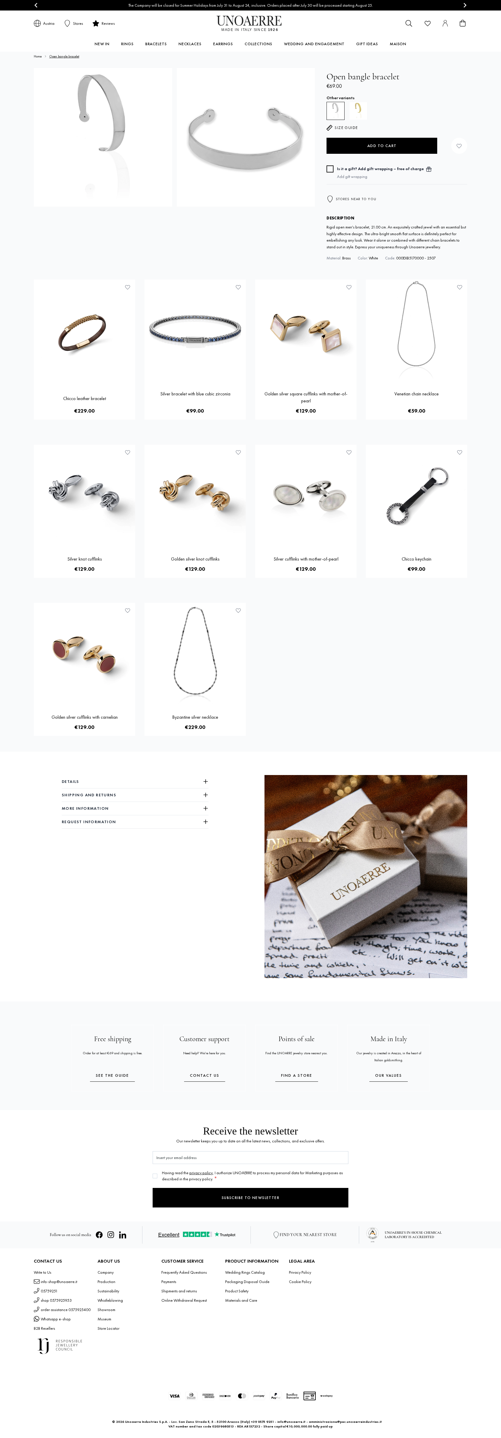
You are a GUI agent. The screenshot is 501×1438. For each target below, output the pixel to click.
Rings (127, 43)
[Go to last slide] (36, 5)
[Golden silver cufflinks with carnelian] (84, 653)
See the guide (112, 1075)
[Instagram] (110, 1234)
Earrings (223, 43)
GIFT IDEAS (367, 43)
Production (106, 1281)
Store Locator (108, 1328)
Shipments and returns (179, 1291)
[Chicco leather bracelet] (84, 330)
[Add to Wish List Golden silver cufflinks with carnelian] (127, 610)
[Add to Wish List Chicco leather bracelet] (127, 287)
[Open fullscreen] (103, 137)
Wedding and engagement (314, 43)
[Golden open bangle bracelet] (358, 111)
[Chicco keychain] (416, 495)
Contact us (204, 1075)
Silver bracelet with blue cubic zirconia (195, 394)
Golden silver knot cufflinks (195, 559)
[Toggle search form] (409, 23)
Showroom (106, 1309)
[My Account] (445, 23)
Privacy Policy (300, 1272)
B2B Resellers (44, 1328)
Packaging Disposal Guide (247, 1281)
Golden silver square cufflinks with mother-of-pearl (305, 397)
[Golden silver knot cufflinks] (195, 495)
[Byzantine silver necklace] (195, 653)
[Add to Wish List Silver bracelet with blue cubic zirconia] (238, 287)
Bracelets (156, 43)
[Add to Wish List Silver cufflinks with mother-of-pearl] (349, 452)
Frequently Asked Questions (184, 1272)
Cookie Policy (300, 1281)
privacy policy (201, 1172)
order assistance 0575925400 (66, 1309)
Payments (168, 1281)
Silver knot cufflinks (84, 559)
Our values (388, 1075)
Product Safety (236, 1291)
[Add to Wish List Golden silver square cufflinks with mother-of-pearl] (349, 287)
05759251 (49, 1291)
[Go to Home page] (250, 23)
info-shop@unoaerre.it (59, 1281)
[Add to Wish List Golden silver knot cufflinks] (238, 452)
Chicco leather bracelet (84, 398)
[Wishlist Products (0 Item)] (427, 23)
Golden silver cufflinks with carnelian (85, 717)
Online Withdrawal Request (184, 1300)
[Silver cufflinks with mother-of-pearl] (306, 495)
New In (102, 43)
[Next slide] (464, 5)
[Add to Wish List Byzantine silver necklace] (238, 610)
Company (106, 1272)
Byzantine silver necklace (195, 717)
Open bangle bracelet (64, 56)
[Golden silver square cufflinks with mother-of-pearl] (306, 330)
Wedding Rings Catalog (245, 1272)
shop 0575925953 (56, 1300)
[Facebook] (99, 1234)
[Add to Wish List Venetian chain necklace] (459, 287)
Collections (258, 43)
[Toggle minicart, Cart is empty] (462, 23)
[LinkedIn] (122, 1234)
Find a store (296, 1075)
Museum (104, 1319)
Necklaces (190, 43)
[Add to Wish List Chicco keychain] (459, 452)
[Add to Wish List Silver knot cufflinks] (127, 452)
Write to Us (42, 1272)
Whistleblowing (110, 1300)
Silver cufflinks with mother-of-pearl (306, 559)
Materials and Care (241, 1300)
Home (38, 56)
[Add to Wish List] (459, 146)
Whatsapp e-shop (56, 1319)
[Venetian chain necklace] (416, 330)
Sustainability (108, 1291)
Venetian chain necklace (416, 394)
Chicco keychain (416, 559)
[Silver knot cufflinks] (84, 495)
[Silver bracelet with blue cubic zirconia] (195, 330)
